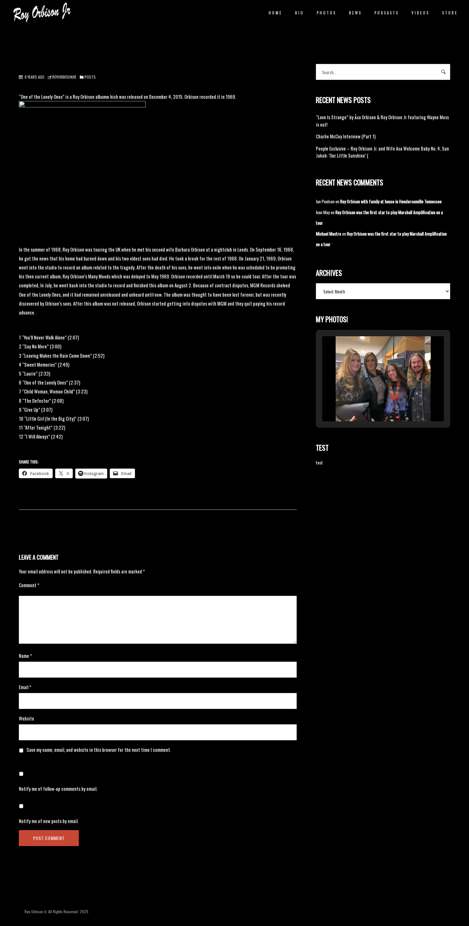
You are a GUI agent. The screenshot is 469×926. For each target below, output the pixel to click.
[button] (368, 403)
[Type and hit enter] (443, 72)
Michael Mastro (328, 233)
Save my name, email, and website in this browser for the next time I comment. (98, 749)
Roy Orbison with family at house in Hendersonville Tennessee (391, 201)
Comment (29, 584)
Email (25, 686)
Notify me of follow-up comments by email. (58, 788)
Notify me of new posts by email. (48, 820)
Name (25, 655)
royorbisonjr (64, 77)
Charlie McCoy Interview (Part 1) (346, 136)
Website (26, 718)
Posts (90, 77)
